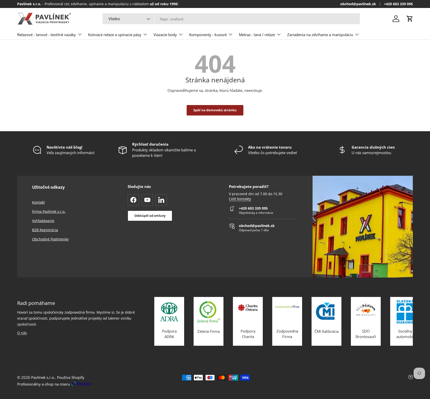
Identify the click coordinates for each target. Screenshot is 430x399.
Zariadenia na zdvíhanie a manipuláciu (320, 34)
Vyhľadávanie (43, 220)
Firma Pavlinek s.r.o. (48, 211)
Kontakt (38, 202)
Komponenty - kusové (208, 34)
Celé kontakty (240, 199)
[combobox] (231, 18)
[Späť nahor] (347, 381)
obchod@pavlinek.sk (358, 4)
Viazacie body (165, 34)
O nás (22, 332)
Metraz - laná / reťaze (257, 34)
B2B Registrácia (45, 230)
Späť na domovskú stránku (215, 110)
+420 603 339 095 (398, 4)
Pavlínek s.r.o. (43, 377)
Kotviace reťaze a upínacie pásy (114, 34)
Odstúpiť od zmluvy (149, 215)
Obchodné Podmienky (50, 239)
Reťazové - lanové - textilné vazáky (46, 34)
